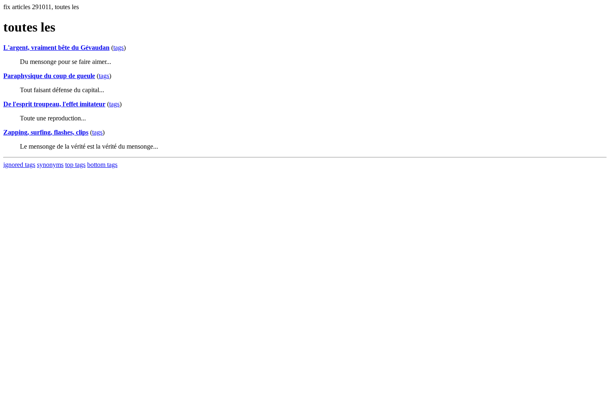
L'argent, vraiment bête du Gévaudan (56, 47)
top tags (75, 164)
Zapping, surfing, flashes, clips (45, 132)
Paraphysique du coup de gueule (49, 75)
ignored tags (19, 164)
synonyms (50, 164)
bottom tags (102, 164)
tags (118, 47)
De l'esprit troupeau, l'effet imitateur (54, 104)
